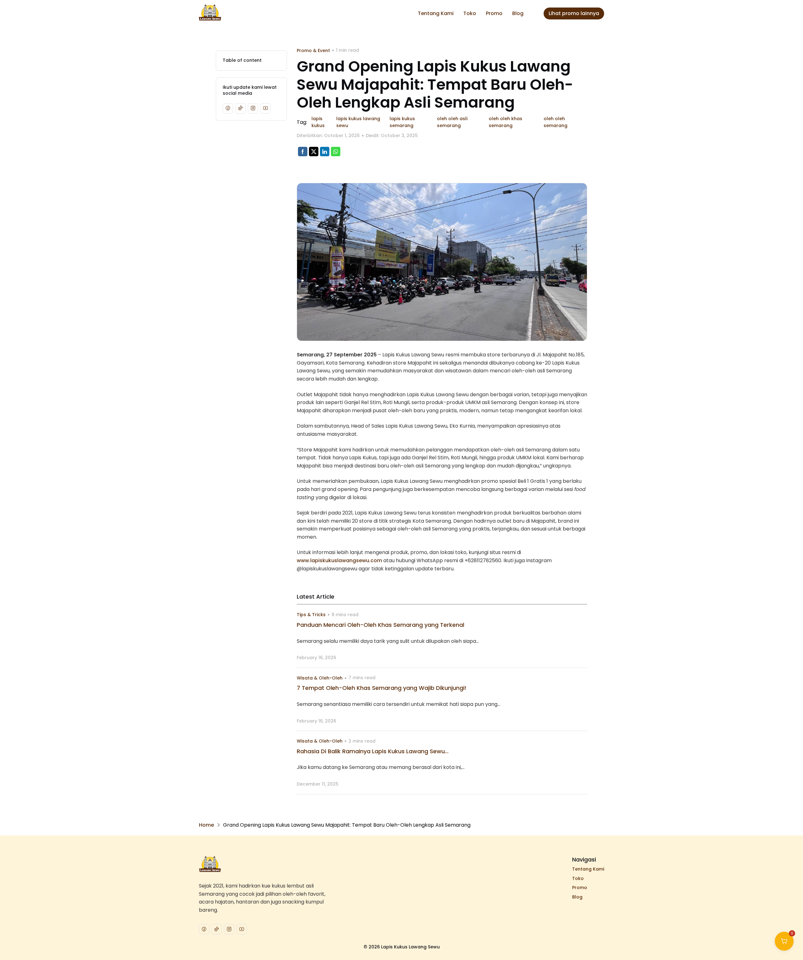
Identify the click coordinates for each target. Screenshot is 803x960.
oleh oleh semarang (555, 122)
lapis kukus (318, 122)
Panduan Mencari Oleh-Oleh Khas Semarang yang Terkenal (380, 625)
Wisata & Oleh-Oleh (320, 678)
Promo (494, 13)
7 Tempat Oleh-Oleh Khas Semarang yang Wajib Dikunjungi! (381, 688)
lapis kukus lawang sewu (358, 122)
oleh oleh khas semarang (505, 122)
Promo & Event (313, 50)
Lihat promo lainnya (574, 13)
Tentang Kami (436, 13)
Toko (469, 13)
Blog (518, 13)
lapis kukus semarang (402, 122)
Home (206, 825)
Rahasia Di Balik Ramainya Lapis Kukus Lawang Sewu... (373, 751)
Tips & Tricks (311, 614)
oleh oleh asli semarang (452, 122)
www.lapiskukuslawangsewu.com (339, 560)
